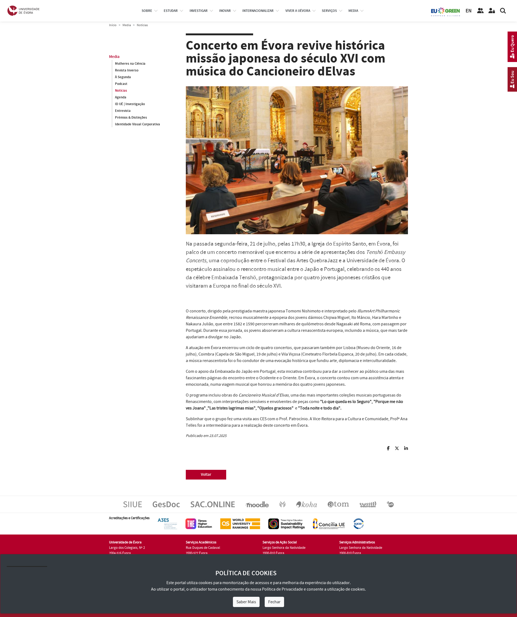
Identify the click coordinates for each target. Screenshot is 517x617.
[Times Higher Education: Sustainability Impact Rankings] (286, 523)
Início (113, 25)
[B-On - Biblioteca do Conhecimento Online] (390, 504)
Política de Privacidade (282, 589)
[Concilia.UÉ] (329, 523)
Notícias (121, 90)
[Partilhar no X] (395, 448)
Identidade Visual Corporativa (137, 124)
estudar (171, 10)
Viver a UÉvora (297, 10)
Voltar (206, 474)
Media (353, 10)
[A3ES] (167, 523)
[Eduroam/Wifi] (368, 504)
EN (468, 11)
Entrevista (123, 110)
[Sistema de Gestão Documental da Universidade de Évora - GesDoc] (166, 504)
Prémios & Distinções (131, 117)
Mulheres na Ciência (130, 63)
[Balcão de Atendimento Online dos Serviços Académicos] (213, 504)
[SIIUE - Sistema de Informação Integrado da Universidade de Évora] (132, 504)
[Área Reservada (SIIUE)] (491, 11)
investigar (199, 10)
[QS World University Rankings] (240, 523)
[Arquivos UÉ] (338, 504)
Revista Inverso (126, 70)
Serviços (329, 10)
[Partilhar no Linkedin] (404, 448)
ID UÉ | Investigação (130, 104)
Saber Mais (246, 602)
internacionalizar (258, 10)
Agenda (120, 97)
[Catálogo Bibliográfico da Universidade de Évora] (306, 504)
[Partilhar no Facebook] (386, 448)
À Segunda (123, 77)
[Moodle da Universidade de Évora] (257, 504)
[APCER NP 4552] (358, 523)
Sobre (147, 10)
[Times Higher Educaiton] (198, 523)
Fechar (274, 602)
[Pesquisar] (503, 11)
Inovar (225, 10)
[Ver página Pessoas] (480, 11)
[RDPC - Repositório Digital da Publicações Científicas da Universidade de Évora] (282, 504)
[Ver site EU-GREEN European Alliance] (445, 11)
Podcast (121, 83)
